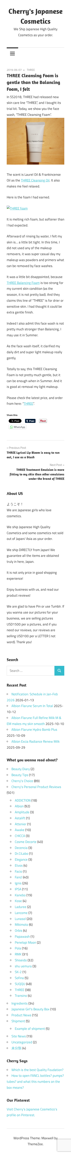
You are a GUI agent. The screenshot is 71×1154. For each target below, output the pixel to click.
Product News (21, 1015)
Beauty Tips (19, 774)
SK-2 (18, 972)
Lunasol (20, 918)
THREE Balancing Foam (23, 282)
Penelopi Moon (25, 942)
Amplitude (22, 812)
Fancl (18, 877)
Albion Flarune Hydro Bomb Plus (34, 729)
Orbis (18, 930)
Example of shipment (30, 1028)
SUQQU (20, 983)
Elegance (21, 859)
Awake (19, 829)
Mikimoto (21, 924)
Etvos (19, 865)
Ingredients (19, 1003)
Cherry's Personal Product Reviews (36, 786)
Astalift (20, 818)
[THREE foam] (17, 208)
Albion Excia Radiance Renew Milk (35, 741)
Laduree (20, 906)
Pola (18, 948)
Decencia (21, 847)
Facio (18, 871)
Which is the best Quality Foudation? (37, 1069)
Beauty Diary (20, 769)
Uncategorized (21, 1042)
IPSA (18, 889)
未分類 (16, 1048)
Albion (19, 806)
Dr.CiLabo (21, 853)
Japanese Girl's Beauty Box (30, 1009)
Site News (18, 1036)
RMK (18, 954)
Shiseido (21, 960)
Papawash (22, 936)
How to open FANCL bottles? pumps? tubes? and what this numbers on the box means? (35, 1081)
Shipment (18, 1021)
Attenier (20, 824)
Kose (18, 900)
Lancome (21, 912)
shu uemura (23, 966)
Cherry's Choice (22, 780)
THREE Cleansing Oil (35, 180)
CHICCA (20, 835)
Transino (21, 995)
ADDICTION (23, 800)
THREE (31, 70)
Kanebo (20, 895)
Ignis (18, 883)
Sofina (19, 977)
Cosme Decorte (25, 841)
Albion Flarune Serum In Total (32, 705)
